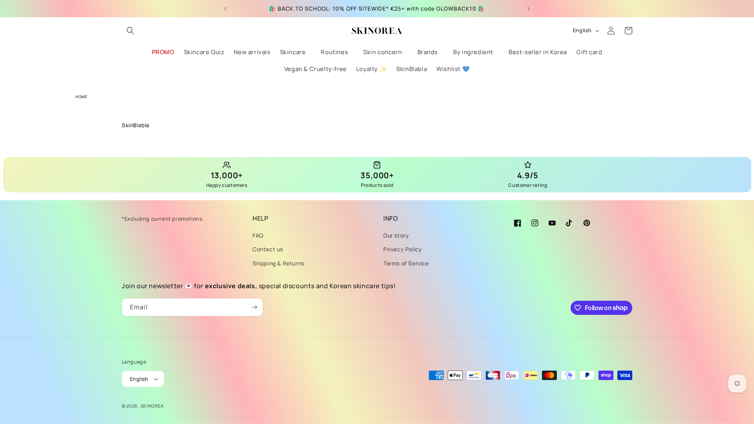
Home (81, 96)
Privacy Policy (402, 249)
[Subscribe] (254, 307)
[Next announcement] (528, 8)
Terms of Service (406, 263)
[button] (130, 30)
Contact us (268, 249)
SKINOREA (152, 406)
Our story (396, 235)
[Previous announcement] (225, 8)
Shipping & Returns (278, 263)
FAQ (258, 235)
